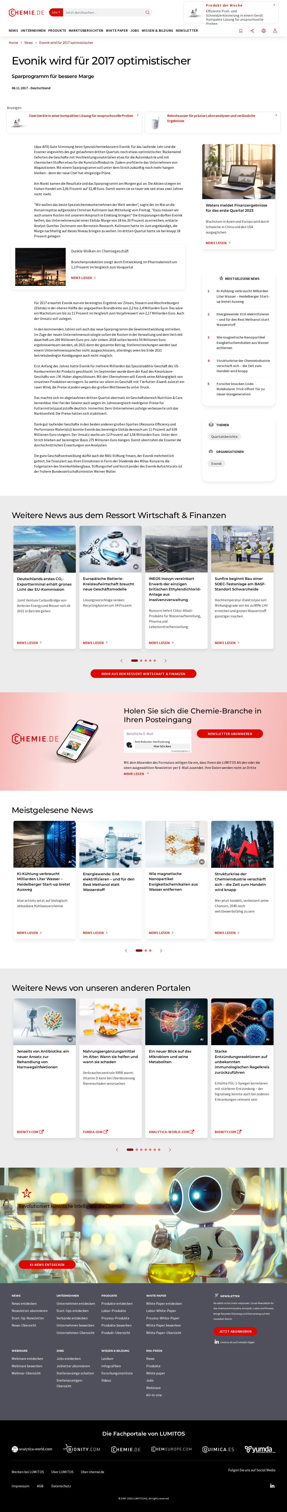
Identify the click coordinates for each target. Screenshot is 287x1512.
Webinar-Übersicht (26, 1373)
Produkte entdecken (117, 1303)
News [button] (13, 30)
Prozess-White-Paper (162, 1318)
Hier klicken (162, 746)
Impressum (20, 1486)
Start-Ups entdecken (73, 1310)
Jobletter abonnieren (73, 1366)
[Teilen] (252, 31)
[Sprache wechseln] (264, 31)
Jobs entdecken (69, 1358)
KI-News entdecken (47, 1264)
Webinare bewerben (27, 1366)
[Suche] (147, 12)
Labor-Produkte (113, 1310)
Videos (106, 1380)
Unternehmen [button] (33, 30)
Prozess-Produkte (115, 1318)
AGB (40, 1486)
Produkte (153, 1366)
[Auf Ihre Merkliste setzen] (241, 31)
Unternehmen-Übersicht (76, 1332)
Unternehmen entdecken (76, 1303)
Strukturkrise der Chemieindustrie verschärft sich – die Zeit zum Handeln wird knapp (243, 365)
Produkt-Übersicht (115, 1332)
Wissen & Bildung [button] (157, 30)
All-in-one (154, 1395)
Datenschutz (61, 1486)
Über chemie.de (92, 1472)
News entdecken (24, 1303)
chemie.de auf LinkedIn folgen (237, 1342)
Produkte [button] (57, 30)
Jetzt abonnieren (235, 1331)
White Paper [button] (117, 30)
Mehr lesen (134, 773)
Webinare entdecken (27, 1358)
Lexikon (107, 1358)
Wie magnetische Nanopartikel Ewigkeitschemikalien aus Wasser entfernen (243, 342)
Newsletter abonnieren (230, 733)
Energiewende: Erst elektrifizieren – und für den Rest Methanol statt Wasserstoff (243, 319)
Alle (54, 12)
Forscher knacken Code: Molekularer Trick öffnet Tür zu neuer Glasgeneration (241, 388)
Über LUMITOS (62, 1472)
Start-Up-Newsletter (28, 1318)
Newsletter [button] (187, 30)
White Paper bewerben (163, 1325)
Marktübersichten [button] (86, 30)
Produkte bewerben (116, 1325)
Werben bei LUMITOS (28, 1472)
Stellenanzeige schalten (75, 1373)
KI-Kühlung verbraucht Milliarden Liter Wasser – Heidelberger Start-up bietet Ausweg (243, 296)
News (150, 1358)
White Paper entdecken (164, 1303)
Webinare (153, 1387)
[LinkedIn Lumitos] (272, 1486)
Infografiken (111, 1366)
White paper (155, 1373)
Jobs (150, 1380)
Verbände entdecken (72, 1318)
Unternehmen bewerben (75, 1325)
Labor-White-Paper (161, 1310)
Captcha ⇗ (181, 751)
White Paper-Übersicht (163, 1332)
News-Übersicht (24, 1325)
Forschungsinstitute (117, 1373)
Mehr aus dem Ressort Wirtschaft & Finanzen (143, 673)
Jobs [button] (134, 30)
